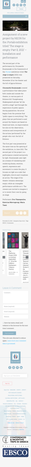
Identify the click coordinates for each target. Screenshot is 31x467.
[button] (4, 259)
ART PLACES (22, 402)
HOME (22, 420)
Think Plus (21, 433)
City (15, 407)
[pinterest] (21, 5)
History (14, 415)
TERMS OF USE (10, 426)
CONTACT (21, 405)
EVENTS (18, 393)
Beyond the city (7, 417)
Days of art (22, 221)
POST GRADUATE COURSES (14, 396)
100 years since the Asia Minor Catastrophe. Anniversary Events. (15, 411)
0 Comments (10, 223)
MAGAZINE (12, 393)
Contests (19, 407)
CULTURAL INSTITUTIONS (11, 402)
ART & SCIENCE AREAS (11, 423)
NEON (4, 223)
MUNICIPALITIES (10, 405)
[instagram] (17, 5)
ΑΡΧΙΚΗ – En (21, 423)
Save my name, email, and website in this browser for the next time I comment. (15, 329)
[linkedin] (24, 5)
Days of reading (7, 415)
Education (24, 407)
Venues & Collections (8, 407)
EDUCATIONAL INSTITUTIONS (15, 399)
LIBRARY (24, 393)
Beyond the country (21, 415)
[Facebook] (17, 213)
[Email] (25, 213)
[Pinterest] (21, 213)
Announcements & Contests (19, 417)
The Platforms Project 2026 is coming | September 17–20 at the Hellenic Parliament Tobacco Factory (8, 260)
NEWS (18, 420)
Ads (16, 405)
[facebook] (14, 5)
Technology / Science (11, 420)
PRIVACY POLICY (20, 426)
